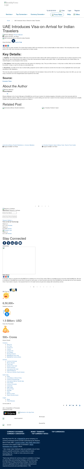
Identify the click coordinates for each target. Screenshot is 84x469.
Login (69, 10)
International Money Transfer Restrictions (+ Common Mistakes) (18, 145)
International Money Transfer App (15, 381)
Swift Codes (10, 387)
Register (77, 10)
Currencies (9, 386)
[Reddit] (21, 42)
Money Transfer (11, 363)
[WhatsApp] (18, 42)
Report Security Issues (12, 395)
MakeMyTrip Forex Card (13, 355)
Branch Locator (11, 393)
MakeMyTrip (21, 438)
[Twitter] (14, 42)
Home (8, 20)
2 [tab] (39, 206)
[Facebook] (11, 42)
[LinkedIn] (16, 42)
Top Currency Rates (40, 434)
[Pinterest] (20, 42)
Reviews (10, 225)
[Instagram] (17, 42)
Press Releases (11, 401)
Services (9, 14)
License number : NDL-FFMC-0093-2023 (27, 442)
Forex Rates (58, 14)
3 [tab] (42, 206)
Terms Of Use (10, 389)
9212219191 (52, 10)
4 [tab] (45, 206)
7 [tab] (50, 287)
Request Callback (8, 220)
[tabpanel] (22, 127)
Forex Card (10, 364)
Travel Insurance (11, 367)
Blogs (8, 399)
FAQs (69, 14)
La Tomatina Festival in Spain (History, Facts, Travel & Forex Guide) (59, 145)
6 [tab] (47, 287)
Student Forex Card (12, 366)
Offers (78, 14)
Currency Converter (37, 14)
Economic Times (7, 81)
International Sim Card (12, 369)
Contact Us (10, 347)
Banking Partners (11, 354)
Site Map (9, 390)
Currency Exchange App (13, 379)
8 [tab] (53, 287)
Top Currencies (21, 14)
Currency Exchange (12, 361)
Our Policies (10, 352)
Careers (9, 349)
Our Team (9, 346)
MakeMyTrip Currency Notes (14, 357)
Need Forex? (6, 210)
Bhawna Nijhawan (18, 34)
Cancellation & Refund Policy (14, 378)
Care (63, 10)
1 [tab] (35, 206)
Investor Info (10, 351)
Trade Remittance (11, 370)
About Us (9, 344)
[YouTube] (20, 244)
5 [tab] (48, 206)
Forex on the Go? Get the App (10, 222)
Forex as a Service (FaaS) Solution (16, 372)
